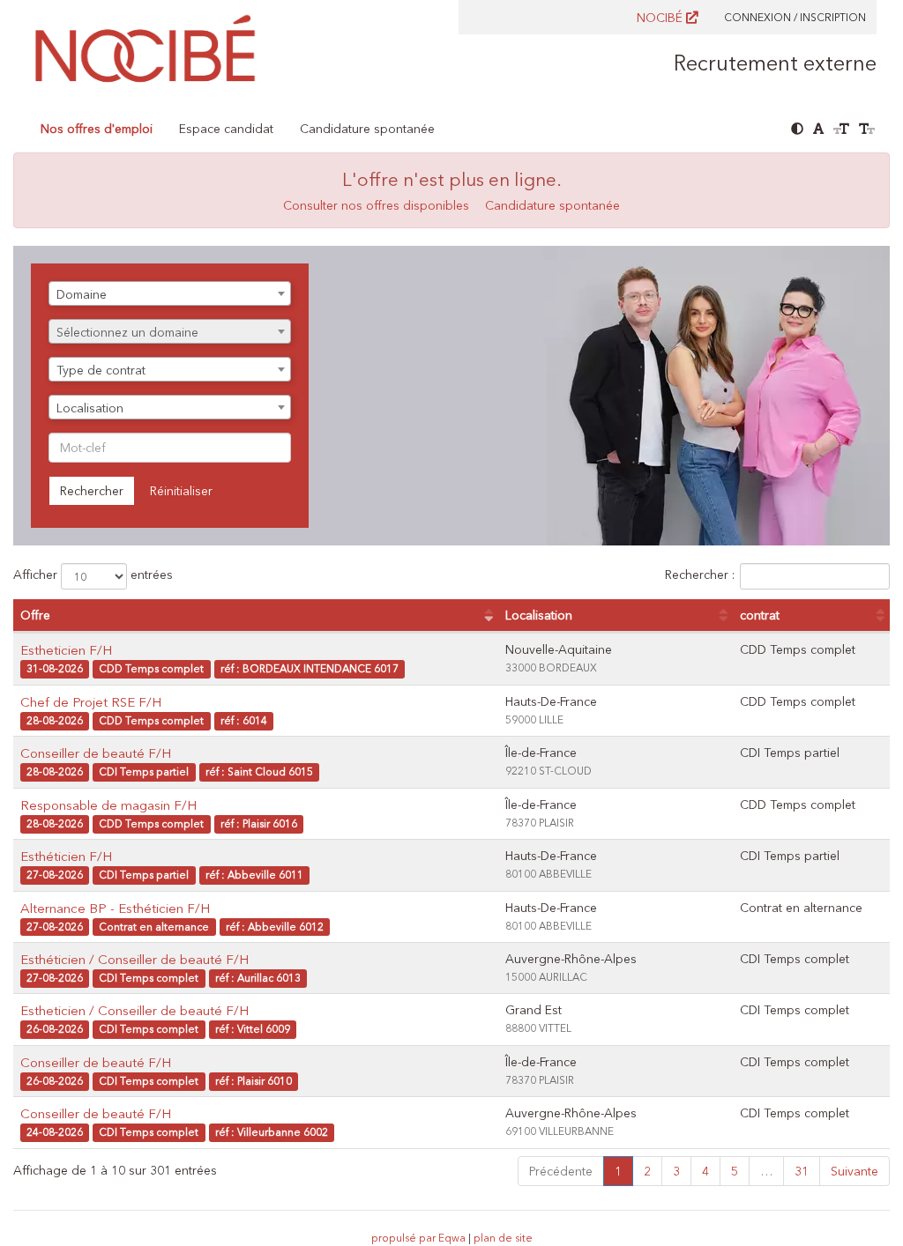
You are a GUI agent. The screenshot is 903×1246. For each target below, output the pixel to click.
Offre (35, 615)
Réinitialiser (181, 491)
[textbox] (169, 332)
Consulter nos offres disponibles (376, 205)
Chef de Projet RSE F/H (90, 701)
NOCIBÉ (661, 18)
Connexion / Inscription (795, 17)
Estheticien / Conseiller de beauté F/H (134, 1010)
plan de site (503, 1237)
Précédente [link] (561, 1171)
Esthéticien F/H (66, 856)
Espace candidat (226, 129)
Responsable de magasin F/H (108, 805)
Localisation (538, 615)
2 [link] (647, 1171)
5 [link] (734, 1171)
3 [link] (676, 1171)
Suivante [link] (854, 1171)
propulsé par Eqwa (419, 1237)
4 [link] (705, 1171)
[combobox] (170, 293)
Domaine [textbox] (81, 294)
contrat (760, 615)
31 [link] (802, 1171)
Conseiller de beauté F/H (95, 753)
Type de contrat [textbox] (101, 370)
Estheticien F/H (66, 650)
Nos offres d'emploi (97, 129)
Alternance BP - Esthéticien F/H (115, 908)
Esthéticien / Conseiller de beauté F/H (134, 959)
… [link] (766, 1171)
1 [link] (618, 1171)
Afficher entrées (93, 575)
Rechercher (91, 491)
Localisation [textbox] (89, 408)
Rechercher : (700, 575)
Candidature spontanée (367, 129)
